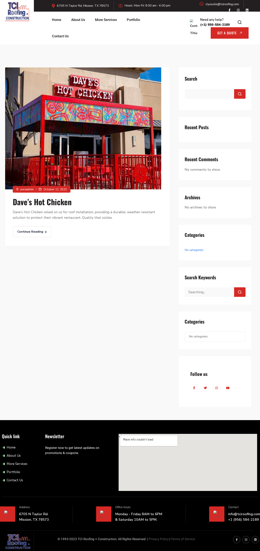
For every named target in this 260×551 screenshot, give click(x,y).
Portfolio (133, 20)
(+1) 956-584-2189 (215, 24)
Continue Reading (30, 232)
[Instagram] (238, 10)
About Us (78, 20)
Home (56, 20)
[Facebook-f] (229, 10)
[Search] (240, 292)
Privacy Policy (159, 539)
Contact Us (60, 36)
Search (191, 78)
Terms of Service (183, 539)
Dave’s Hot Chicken (42, 201)
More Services (106, 20)
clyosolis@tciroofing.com (222, 4)
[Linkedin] (247, 10)
